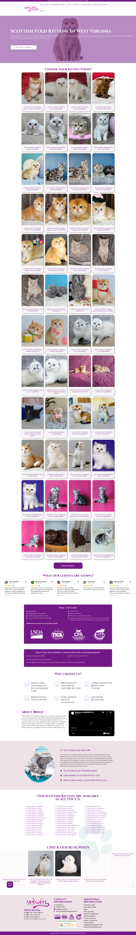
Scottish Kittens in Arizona (34, 810)
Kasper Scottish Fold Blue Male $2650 (56, 310)
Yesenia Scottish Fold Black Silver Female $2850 (56, 556)
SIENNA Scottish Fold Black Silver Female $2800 (56, 515)
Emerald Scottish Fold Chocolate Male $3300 (103, 108)
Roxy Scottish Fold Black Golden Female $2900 (103, 391)
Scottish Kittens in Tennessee (95, 817)
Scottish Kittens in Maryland (65, 810)
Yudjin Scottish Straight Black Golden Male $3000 (32, 108)
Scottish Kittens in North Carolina (66, 833)
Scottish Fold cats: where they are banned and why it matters (41, 880)
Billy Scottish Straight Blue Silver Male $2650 (56, 148)
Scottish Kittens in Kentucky (35, 834)
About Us (70, 5)
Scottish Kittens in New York (65, 831)
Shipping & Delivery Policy (93, 925)
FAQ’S (41, 11)
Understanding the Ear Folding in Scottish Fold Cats (68, 880)
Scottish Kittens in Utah (93, 821)
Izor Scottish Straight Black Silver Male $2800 (103, 475)
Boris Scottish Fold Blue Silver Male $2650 (32, 148)
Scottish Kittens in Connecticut (36, 817)
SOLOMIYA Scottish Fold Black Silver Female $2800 (79, 515)
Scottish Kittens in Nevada (64, 823)
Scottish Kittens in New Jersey (65, 827)
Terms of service (90, 918)
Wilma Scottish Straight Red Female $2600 (33, 475)
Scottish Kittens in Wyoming (95, 833)
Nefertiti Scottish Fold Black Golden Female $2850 (80, 229)
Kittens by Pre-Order (57, 5)
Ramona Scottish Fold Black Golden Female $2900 (80, 391)
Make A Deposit (87, 5)
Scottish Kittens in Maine (63, 808)
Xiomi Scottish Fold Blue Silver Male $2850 (56, 108)
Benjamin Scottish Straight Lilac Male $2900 (79, 269)
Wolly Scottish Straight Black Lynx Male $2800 (32, 391)
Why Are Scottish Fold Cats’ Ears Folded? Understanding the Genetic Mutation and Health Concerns (95, 882)
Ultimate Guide (89, 905)
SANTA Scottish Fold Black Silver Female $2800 (32, 556)
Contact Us (78, 5)
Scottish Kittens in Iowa (33, 831)
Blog (85, 909)
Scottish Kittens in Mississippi (65, 817)
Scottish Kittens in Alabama (34, 806)
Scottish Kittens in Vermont (94, 823)
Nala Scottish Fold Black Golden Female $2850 (32, 229)
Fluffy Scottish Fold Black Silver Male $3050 (32, 189)
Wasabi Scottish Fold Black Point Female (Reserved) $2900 (56, 391)
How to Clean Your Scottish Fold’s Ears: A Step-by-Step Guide (122, 880)
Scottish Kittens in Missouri (64, 819)
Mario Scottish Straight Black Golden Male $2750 (103, 229)
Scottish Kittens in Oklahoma (95, 808)
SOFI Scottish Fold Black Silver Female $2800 (103, 515)
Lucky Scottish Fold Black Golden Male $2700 (103, 433)
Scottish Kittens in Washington (95, 827)
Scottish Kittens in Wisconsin (95, 831)
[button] (133, 588)
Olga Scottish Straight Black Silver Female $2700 (103, 556)
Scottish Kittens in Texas (93, 819)
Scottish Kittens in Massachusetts (66, 812)
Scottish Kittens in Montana (64, 821)
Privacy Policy (89, 923)
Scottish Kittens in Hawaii (34, 825)
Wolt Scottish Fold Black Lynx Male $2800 (79, 350)
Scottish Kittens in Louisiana (64, 806)
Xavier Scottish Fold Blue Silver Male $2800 (80, 108)
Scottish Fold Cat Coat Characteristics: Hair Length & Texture (13, 881)
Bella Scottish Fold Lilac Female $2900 (103, 269)
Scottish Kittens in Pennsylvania (96, 812)
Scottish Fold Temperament (80, 770)
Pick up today (44, 5)
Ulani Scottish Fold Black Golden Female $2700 (56, 269)
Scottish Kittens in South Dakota (96, 816)
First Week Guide (90, 907)
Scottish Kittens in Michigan (64, 814)
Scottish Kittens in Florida (34, 821)
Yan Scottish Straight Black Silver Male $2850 (56, 189)
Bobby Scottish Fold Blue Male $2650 (80, 310)
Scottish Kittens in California (35, 814)
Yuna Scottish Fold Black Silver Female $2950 (103, 189)
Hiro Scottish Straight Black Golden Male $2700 (32, 350)
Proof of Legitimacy (101, 5)
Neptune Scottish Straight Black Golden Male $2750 (56, 229)
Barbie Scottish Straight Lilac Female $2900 (32, 310)
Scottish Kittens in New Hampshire (67, 825)
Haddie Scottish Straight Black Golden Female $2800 (103, 310)
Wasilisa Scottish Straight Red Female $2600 (56, 475)
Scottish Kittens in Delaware (35, 819)
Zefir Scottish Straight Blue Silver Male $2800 (103, 148)
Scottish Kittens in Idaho (33, 827)
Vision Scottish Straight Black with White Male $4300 (32, 433)
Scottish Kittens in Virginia (94, 825)
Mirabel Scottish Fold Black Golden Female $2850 (32, 269)
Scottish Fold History (77, 750)
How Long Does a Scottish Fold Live (85, 780)
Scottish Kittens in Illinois (34, 829)
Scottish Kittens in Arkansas (34, 812)
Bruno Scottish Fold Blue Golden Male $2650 (80, 148)
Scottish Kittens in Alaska (34, 808)
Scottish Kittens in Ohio (93, 806)
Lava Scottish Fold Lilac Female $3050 (56, 433)
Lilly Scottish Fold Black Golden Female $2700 (80, 433)
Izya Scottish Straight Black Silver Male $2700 (32, 515)
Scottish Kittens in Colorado (34, 816)
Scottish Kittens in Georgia (34, 823)
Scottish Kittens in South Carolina (96, 814)
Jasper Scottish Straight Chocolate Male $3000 (79, 556)
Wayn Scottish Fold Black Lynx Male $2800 (103, 350)
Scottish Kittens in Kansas (34, 833)
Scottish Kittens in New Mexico (65, 829)
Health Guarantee (90, 920)
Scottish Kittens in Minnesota (65, 816)
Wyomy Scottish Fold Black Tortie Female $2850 (79, 475)
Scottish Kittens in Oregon (94, 810)
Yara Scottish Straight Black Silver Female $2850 (79, 189)
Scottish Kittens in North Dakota (66, 834)
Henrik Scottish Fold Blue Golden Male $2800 (56, 350)
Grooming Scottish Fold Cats (82, 775)
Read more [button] (8, 595)
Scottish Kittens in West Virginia (96, 829)
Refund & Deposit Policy (92, 927)
